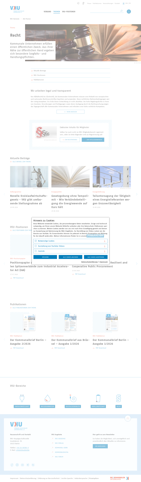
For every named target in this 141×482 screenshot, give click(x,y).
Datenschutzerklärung (95, 236)
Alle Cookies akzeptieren (96, 257)
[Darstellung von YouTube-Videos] (35, 246)
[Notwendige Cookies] (35, 241)
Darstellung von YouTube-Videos (51, 246)
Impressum (104, 262)
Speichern (45, 257)
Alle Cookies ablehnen (70, 257)
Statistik (41, 251)
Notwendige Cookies (46, 241)
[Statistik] (35, 251)
